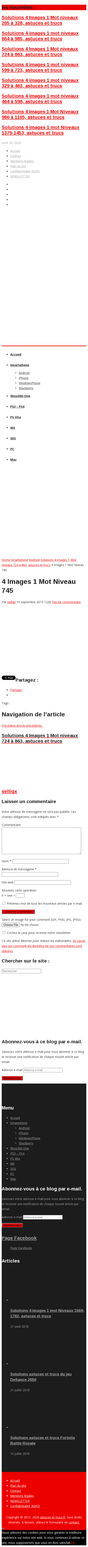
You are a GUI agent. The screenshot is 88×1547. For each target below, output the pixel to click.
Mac (13, 460)
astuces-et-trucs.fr (52, 1517)
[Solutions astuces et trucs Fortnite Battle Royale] (34, 1427)
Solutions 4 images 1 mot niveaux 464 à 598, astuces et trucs (40, 98)
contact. (74, 1522)
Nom (6, 861)
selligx (11, 602)
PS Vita (15, 417)
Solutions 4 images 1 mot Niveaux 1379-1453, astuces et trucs (40, 130)
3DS (13, 438)
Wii (12, 428)
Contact (15, 156)
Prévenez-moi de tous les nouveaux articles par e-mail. (44, 903)
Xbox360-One (20, 396)
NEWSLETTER (20, 176)
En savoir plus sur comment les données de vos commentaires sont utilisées (43, 946)
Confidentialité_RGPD (25, 171)
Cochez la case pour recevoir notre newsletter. (38, 933)
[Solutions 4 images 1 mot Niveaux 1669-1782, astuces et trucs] (34, 1300)
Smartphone (19, 365)
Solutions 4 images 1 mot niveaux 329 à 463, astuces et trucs (40, 83)
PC (12, 449)
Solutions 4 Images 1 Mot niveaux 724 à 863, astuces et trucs (40, 51)
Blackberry (26, 388)
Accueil (15, 151)
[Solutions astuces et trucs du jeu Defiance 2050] (34, 1364)
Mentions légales (22, 161)
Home (6, 560)
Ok (73, 1543)
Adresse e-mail (12, 1070)
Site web (7, 882)
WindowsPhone (29, 383)
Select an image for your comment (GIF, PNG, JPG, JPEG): (41, 920)
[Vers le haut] (3, 1528)
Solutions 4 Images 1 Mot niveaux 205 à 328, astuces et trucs (40, 20)
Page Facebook (19, 1238)
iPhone (23, 378)
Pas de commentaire (66, 602)
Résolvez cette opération (19, 890)
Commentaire (11, 825)
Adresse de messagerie (19, 869)
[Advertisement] (44, 295)
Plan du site (18, 166)
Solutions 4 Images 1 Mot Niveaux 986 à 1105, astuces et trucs (40, 114)
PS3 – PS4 (17, 407)
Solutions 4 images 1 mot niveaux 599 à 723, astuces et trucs (40, 67)
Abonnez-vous (12, 1078)
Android (24, 373)
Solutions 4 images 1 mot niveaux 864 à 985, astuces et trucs (40, 36)
